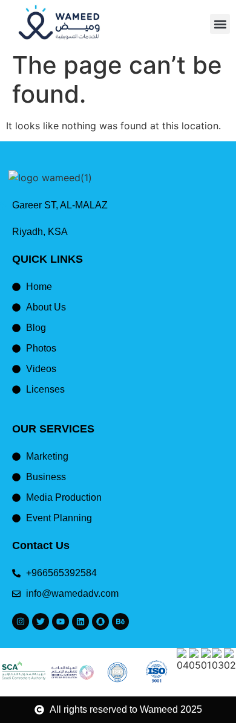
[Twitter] (40, 621)
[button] (220, 24)
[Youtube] (60, 621)
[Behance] (120, 621)
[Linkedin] (80, 621)
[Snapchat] (100, 621)
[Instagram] (20, 621)
